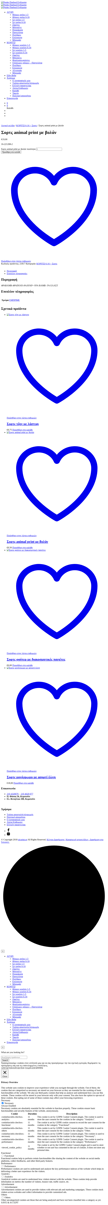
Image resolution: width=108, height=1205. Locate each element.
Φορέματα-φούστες (21, 60)
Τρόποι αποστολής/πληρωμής (25, 83)
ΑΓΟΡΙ (10, 12)
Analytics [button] (5, 1174)
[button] (7, 103)
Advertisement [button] (7, 1184)
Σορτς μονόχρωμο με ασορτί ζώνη (31, 777)
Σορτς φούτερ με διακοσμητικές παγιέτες (36, 659)
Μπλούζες (17, 27)
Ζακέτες (16, 25)
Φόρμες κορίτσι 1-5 (21, 45)
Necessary (9, 1103)
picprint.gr (22, 839)
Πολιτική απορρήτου (21, 96)
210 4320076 (13, 794)
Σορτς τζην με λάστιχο (23, 424)
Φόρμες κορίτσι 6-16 (21, 47)
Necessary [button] (5, 1100)
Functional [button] (6, 1153)
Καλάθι (15, 90)
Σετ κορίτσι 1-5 (19, 50)
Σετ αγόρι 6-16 (19, 22)
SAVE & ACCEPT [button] (9, 1202)
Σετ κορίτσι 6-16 (19, 52)
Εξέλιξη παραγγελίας (21, 85)
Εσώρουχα (17, 37)
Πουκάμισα (17, 30)
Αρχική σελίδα (7, 125)
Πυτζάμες (16, 35)
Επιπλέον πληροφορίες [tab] (17, 273)
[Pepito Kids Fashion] (8, 835)
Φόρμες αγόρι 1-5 (20, 15)
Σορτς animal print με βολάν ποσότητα (18, 149)
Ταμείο (15, 93)
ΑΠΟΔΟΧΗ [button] (7, 1068)
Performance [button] (6, 1163)
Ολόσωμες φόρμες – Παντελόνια (27, 63)
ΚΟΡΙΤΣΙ (11, 42)
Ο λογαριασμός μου (21, 80)
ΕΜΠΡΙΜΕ (14, 300)
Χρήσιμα (11, 78)
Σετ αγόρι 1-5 (18, 20)
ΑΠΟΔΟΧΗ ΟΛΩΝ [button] (22, 1068)
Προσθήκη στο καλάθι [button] (22, 430)
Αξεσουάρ (17, 70)
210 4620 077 (27, 794)
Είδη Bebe (11, 75)
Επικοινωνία (12, 98)
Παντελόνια (17, 32)
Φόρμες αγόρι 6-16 (21, 17)
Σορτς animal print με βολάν (27, 541)
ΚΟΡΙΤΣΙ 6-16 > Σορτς (26, 125)
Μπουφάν (16, 40)
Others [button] (4, 1194)
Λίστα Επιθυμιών (20, 88)
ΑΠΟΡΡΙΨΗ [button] (37, 1068)
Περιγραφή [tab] (12, 271)
